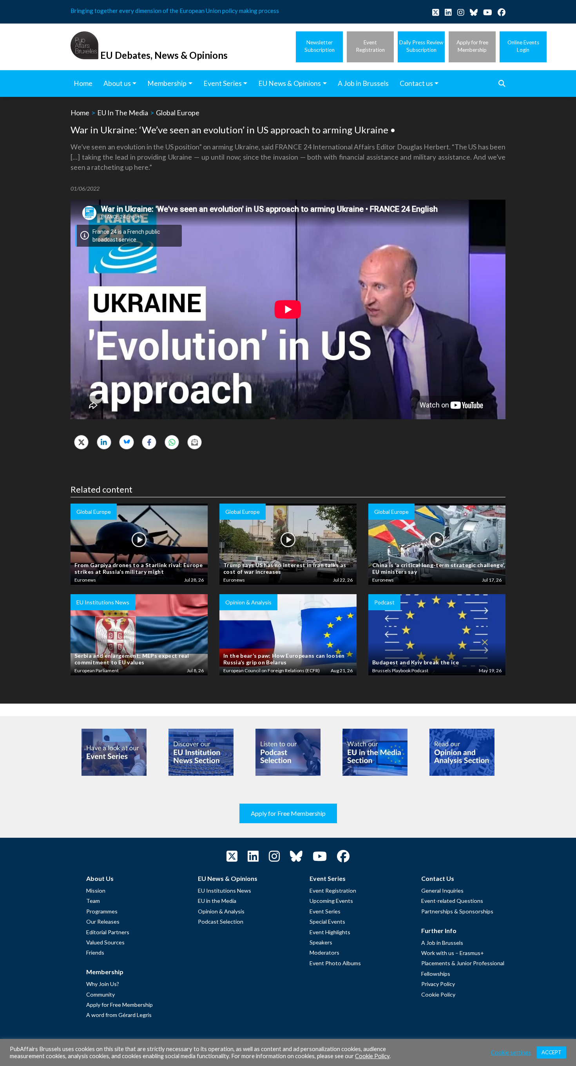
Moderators (324, 952)
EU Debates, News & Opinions (164, 55)
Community (100, 994)
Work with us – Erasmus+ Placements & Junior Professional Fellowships (462, 963)
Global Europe (177, 112)
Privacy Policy (438, 984)
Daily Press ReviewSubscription (421, 46)
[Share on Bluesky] (126, 442)
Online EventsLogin (523, 46)
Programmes (102, 911)
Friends (95, 952)
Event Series (325, 911)
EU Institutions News (224, 890)
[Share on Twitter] (81, 442)
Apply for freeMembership (472, 46)
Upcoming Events (331, 900)
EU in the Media (217, 900)
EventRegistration (370, 46)
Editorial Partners (107, 932)
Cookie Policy (438, 994)
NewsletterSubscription (319, 46)
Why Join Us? (102, 984)
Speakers (321, 942)
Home (80, 112)
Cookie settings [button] (511, 1052)
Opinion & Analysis (221, 911)
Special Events (327, 921)
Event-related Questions (452, 900)
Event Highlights (330, 932)
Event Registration (333, 890)
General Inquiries (442, 890)
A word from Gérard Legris (119, 1014)
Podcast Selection (220, 921)
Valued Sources (105, 942)
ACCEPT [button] (552, 1052)
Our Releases (103, 921)
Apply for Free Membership (288, 813)
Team (93, 900)
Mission (95, 890)
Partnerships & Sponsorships (457, 911)
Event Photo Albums (335, 963)
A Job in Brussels (442, 942)
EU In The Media (122, 112)
